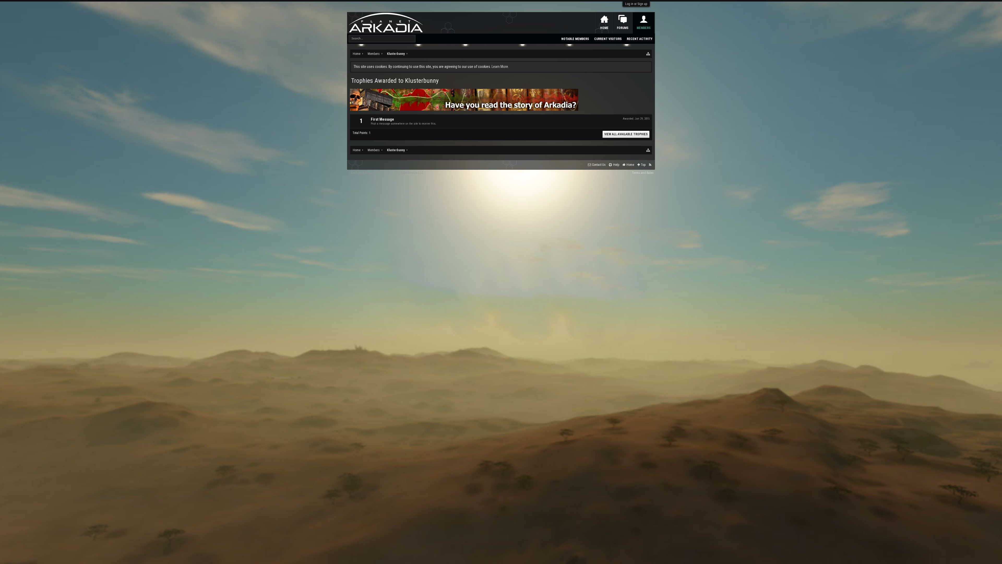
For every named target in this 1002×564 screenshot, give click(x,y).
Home (604, 28)
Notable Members (575, 39)
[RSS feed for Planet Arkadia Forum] (650, 165)
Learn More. (500, 66)
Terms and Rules (643, 173)
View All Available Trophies (626, 134)
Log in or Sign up (636, 4)
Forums (622, 28)
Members (644, 28)
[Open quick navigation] (648, 53)
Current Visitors (608, 39)
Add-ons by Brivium (387, 173)
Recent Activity (639, 39)
